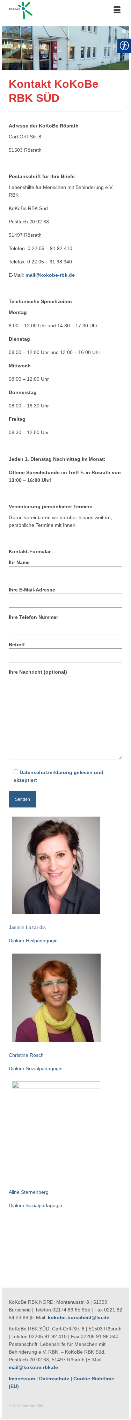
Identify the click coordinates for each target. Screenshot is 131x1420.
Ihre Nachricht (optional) (38, 672)
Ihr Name (19, 562)
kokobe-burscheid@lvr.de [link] (78, 1317)
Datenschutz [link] (54, 1378)
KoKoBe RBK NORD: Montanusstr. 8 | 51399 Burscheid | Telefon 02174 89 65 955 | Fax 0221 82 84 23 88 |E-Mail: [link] (65, 1309)
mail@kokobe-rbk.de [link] (33, 1367)
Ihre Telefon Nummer (33, 617)
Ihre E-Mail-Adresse (32, 590)
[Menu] (117, 10)
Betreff (17, 644)
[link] (65, 10)
